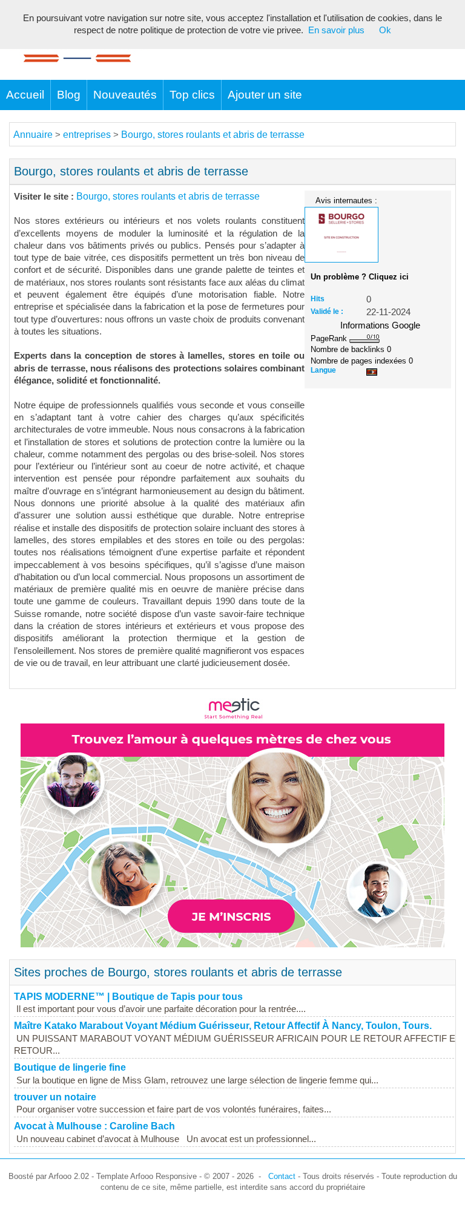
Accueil (25, 94)
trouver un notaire (55, 1097)
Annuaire (33, 134)
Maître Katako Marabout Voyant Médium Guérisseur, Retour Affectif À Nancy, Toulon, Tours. (223, 1025)
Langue (323, 370)
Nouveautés (125, 94)
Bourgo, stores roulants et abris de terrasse (213, 134)
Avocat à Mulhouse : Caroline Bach (94, 1126)
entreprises (87, 134)
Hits (318, 298)
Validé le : (327, 311)
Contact (281, 1176)
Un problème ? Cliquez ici (360, 276)
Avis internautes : (346, 200)
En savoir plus (336, 30)
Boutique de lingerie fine (70, 1067)
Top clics (192, 94)
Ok (385, 30)
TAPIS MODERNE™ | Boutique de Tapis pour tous (128, 996)
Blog (69, 94)
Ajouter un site (265, 94)
